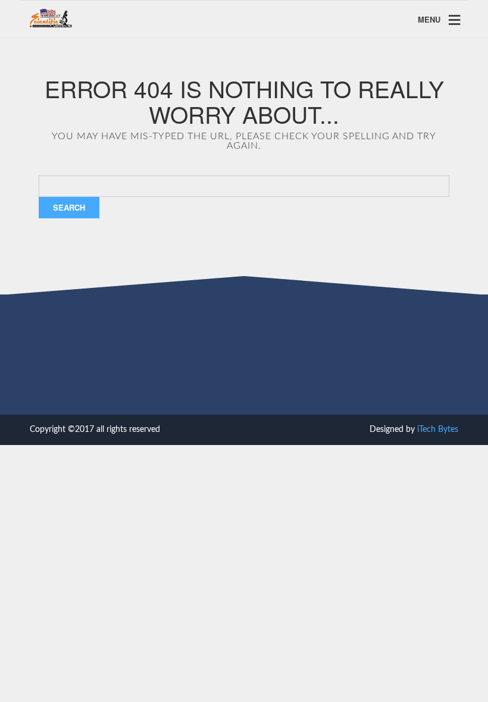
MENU (429, 19)
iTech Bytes (437, 429)
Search (69, 207)
